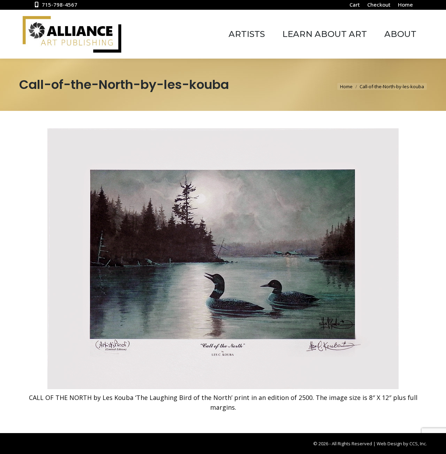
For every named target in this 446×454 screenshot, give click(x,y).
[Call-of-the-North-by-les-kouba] (223, 258)
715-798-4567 (59, 4)
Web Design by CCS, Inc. (402, 443)
